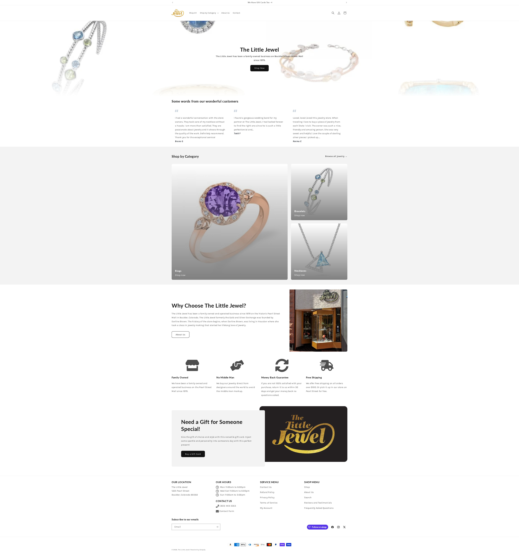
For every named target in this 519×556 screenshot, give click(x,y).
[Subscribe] (217, 527)
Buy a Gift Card (193, 454)
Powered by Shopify (198, 550)
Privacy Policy (267, 497)
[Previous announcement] (173, 2)
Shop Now (259, 68)
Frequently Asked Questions (319, 508)
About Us (180, 334)
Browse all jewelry (336, 156)
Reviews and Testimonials (318, 502)
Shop (307, 487)
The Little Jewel (184, 550)
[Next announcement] (346, 2)
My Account (266, 508)
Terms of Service (268, 502)
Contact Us (266, 487)
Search (308, 497)
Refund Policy (267, 492)
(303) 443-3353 (227, 506)
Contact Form (226, 511)
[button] (209, 13)
